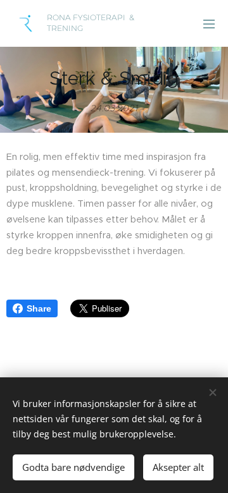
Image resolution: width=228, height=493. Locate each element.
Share (39, 308)
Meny (209, 23)
